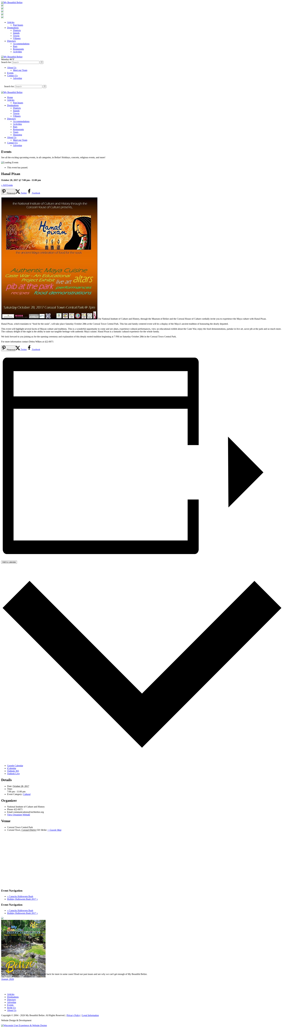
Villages (17, 38)
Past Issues (18, 25)
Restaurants (18, 49)
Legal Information (90, 1015)
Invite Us (11, 1007)
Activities (17, 51)
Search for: (6, 62)
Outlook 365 (13, 771)
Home (10, 97)
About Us (11, 67)
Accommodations (21, 43)
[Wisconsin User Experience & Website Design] (24, 1025)
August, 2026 (7, 979)
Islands (16, 33)
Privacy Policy (73, 1015)
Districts (17, 30)
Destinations (13, 27)
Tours (15, 132)
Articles (10, 22)
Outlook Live (13, 773)
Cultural (26, 794)
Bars (15, 46)
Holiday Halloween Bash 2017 (22, 899)
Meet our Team (20, 70)
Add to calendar (9, 562)
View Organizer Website (18, 814)
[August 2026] (23, 976)
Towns (16, 35)
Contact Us (12, 75)
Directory (11, 41)
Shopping (17, 134)
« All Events (7, 185)
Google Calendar (15, 765)
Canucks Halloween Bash (20, 896)
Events (10, 73)
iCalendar (11, 768)
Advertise (17, 78)
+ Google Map (54, 830)
